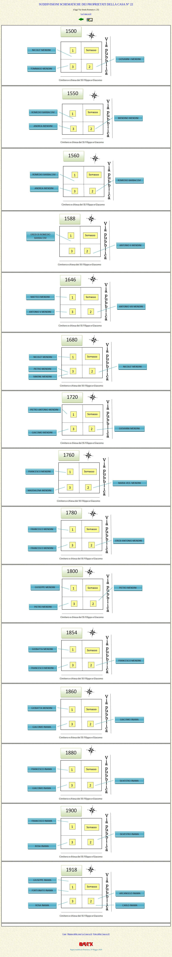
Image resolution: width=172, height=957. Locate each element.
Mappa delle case (74, 934)
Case (64, 934)
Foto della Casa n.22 (101, 934)
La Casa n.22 (86, 14)
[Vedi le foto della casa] (90, 21)
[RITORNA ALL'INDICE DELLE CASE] (81, 20)
